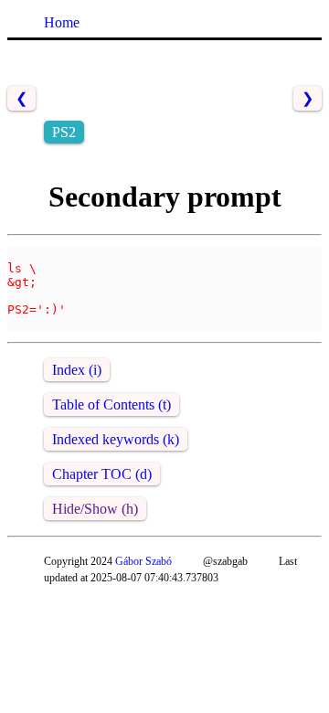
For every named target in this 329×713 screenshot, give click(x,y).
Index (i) (76, 370)
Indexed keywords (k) (115, 439)
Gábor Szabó (143, 561)
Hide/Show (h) (95, 508)
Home (62, 22)
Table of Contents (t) (111, 404)
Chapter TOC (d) (102, 474)
